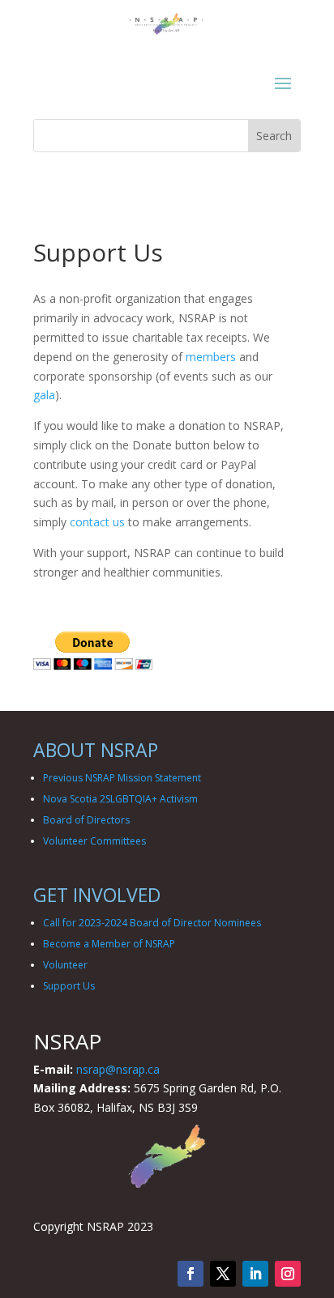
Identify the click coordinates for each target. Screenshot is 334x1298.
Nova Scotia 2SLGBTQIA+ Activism (120, 799)
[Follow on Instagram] (288, 1274)
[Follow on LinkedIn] (255, 1274)
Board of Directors (86, 820)
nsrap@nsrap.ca (118, 1069)
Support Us (69, 986)
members (211, 356)
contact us (97, 522)
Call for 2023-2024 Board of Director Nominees (152, 923)
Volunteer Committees (94, 841)
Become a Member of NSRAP (109, 944)
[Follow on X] (223, 1274)
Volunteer (65, 965)
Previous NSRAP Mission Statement (122, 778)
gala (44, 394)
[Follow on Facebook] (190, 1274)
